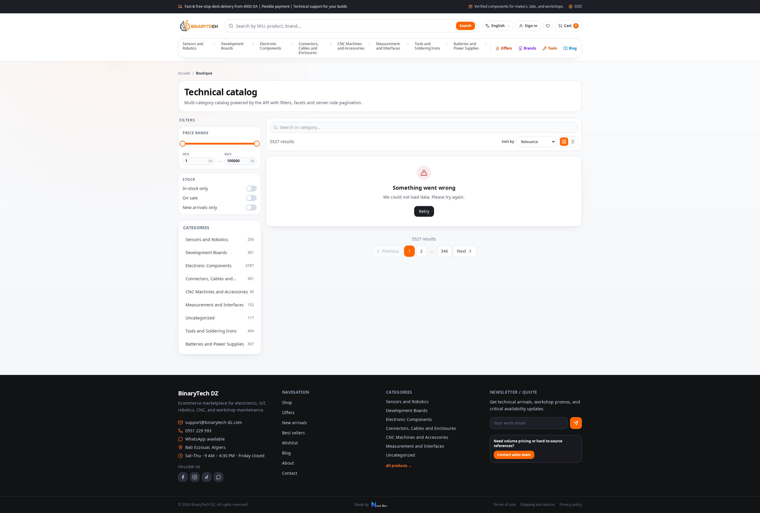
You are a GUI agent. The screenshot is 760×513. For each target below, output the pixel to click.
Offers (506, 48)
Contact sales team (514, 454)
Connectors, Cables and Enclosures (421, 428)
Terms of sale (504, 504)
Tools (552, 48)
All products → (399, 465)
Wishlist (290, 443)
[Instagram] (195, 477)
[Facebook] (183, 477)
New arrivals (294, 422)
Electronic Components (409, 419)
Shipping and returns (537, 504)
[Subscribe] (576, 423)
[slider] (183, 144)
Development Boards (407, 410)
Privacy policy (571, 504)
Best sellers (293, 433)
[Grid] (564, 141)
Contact (289, 473)
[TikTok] (206, 477)
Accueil (184, 73)
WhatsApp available (205, 439)
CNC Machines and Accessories (417, 437)
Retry (424, 211)
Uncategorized (400, 455)
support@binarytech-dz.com (213, 422)
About (288, 463)
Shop (287, 402)
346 (444, 251)
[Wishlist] (547, 26)
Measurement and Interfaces (415, 446)
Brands (530, 48)
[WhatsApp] (218, 477)
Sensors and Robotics (407, 401)
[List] (572, 141)
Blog (573, 48)
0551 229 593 (198, 430)
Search (465, 25)
